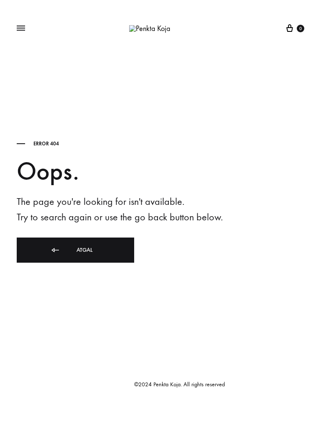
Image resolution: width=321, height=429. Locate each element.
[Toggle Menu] (21, 28)
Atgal (83, 249)
